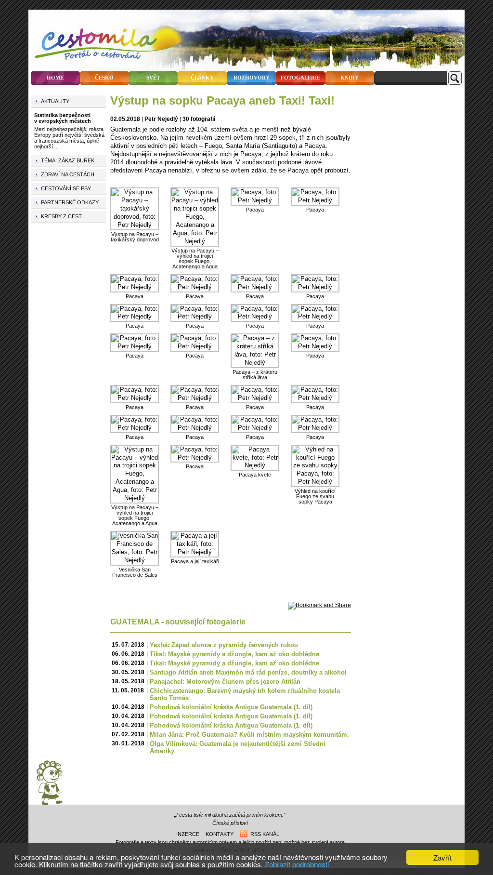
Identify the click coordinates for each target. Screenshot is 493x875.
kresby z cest (61, 216)
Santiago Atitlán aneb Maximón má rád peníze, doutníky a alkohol (248, 672)
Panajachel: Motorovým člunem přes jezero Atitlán (225, 681)
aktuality (55, 101)
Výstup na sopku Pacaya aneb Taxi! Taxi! (222, 100)
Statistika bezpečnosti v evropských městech (62, 118)
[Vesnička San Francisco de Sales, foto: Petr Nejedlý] (134, 560)
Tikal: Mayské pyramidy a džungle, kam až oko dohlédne (234, 654)
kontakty (220, 834)
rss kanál (263, 834)
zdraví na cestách (67, 174)
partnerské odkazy (70, 202)
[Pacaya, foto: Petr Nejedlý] (255, 200)
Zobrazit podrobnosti (297, 864)
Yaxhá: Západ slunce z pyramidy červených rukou (224, 645)
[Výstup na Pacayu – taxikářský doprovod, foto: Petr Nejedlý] (134, 224)
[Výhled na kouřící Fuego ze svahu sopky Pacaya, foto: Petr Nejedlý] (315, 481)
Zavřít (442, 857)
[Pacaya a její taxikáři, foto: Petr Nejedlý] (194, 552)
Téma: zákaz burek (67, 160)
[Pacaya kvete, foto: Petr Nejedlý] (255, 465)
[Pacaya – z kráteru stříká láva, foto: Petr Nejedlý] (255, 362)
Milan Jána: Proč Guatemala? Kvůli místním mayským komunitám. (249, 734)
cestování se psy (66, 188)
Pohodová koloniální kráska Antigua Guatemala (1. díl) (231, 707)
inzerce (187, 834)
